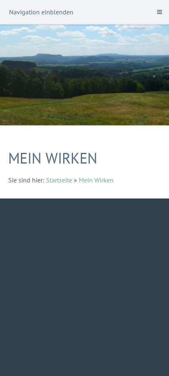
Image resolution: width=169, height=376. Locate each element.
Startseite (59, 180)
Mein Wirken (96, 180)
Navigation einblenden (41, 12)
